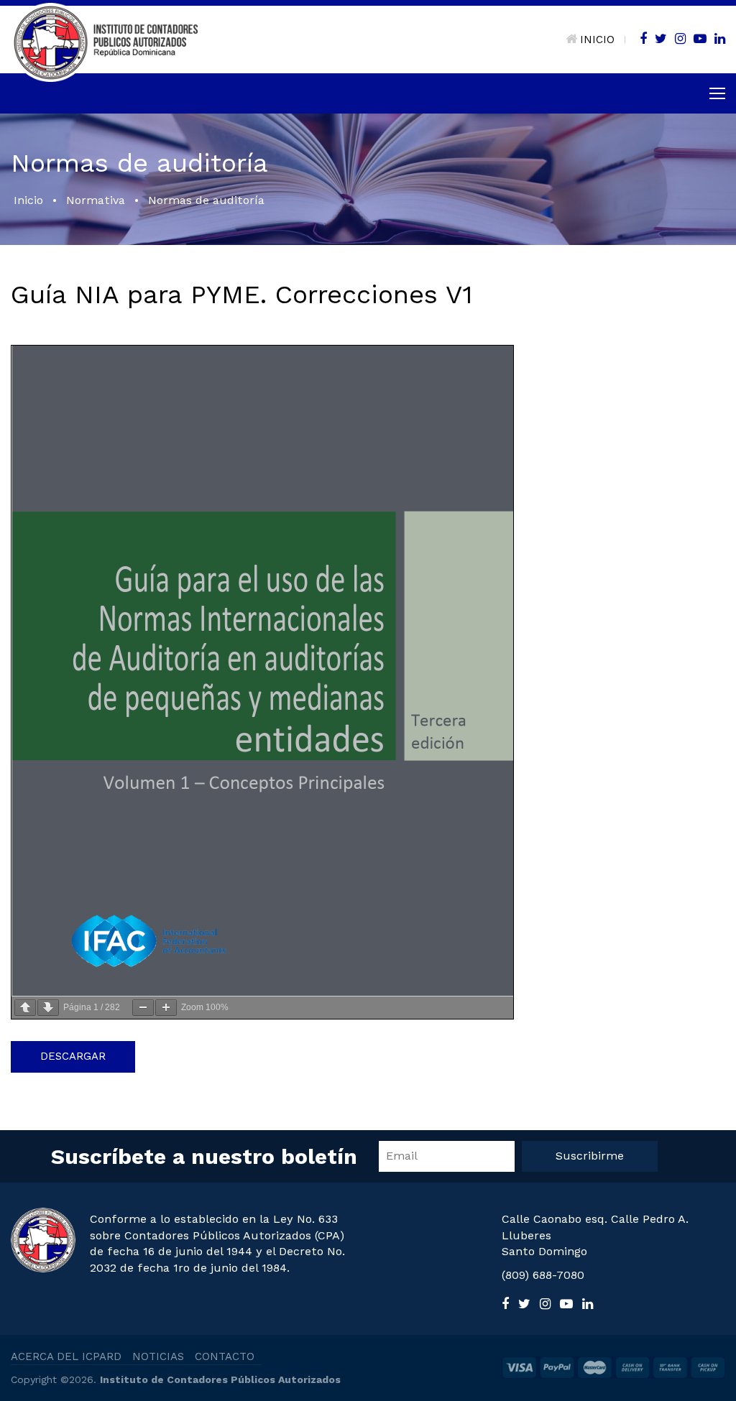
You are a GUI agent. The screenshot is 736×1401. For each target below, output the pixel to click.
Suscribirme (590, 1155)
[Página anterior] (25, 1007)
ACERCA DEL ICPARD (66, 1356)
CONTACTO (224, 1356)
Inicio (28, 200)
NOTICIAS (158, 1356)
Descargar (73, 1056)
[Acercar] (166, 1007)
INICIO (597, 39)
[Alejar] (143, 1007)
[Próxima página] (48, 1007)
